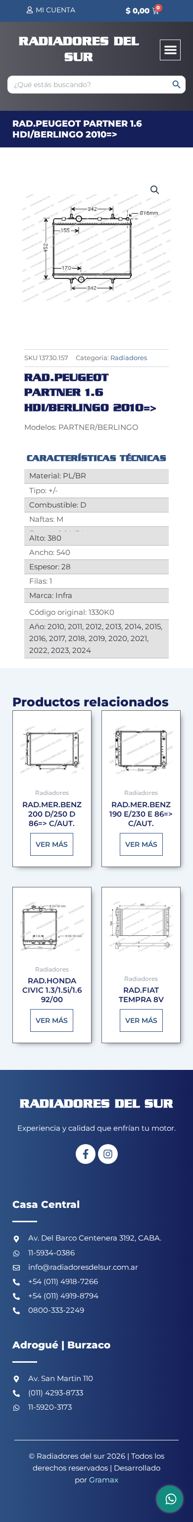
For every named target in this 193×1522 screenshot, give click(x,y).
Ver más (52, 844)
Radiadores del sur (96, 1104)
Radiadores (128, 358)
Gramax (103, 1480)
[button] (170, 50)
